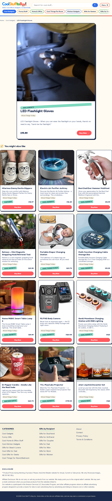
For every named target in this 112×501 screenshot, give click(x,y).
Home (2, 20)
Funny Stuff (23, 11)
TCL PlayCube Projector (51, 385)
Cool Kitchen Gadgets (11, 444)
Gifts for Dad (44, 444)
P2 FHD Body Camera (50, 318)
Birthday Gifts (10, 401)
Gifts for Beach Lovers (11, 447)
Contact (79, 432)
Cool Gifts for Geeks (10, 454)
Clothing (8, 202)
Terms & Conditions (84, 439)
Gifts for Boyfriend (47, 433)
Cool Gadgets (9, 11)
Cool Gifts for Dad (9, 451)
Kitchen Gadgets (73, 11)
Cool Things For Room (55, 11)
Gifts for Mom (45, 451)
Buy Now (17, 207)
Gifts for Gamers (90, 11)
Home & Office (37, 11)
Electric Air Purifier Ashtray (53, 188)
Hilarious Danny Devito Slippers (17, 188)
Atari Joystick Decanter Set (91, 385)
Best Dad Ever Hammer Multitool (93, 188)
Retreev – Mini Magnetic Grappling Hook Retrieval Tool (16, 253)
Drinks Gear (85, 401)
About (78, 429)
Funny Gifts (7, 437)
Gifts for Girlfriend (46, 437)
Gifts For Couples (46, 440)
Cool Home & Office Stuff (12, 440)
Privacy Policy (82, 436)
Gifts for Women (46, 454)
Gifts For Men (45, 447)
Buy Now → (84, 133)
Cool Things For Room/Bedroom (15, 458)
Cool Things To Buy (50, 268)
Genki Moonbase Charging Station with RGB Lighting (90, 319)
